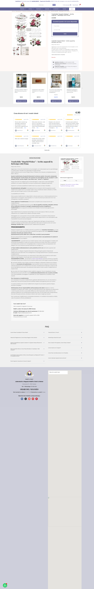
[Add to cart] (21, 101)
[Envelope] (29, 399)
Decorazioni (18, 11)
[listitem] (21, 88)
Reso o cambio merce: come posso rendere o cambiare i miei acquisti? (25, 349)
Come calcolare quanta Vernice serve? (57, 358)
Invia (65, 33)
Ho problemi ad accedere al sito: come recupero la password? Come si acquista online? (27, 355)
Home (13, 11)
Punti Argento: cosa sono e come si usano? (21, 361)
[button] (43, 15)
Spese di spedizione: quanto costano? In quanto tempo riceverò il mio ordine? (26, 343)
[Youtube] (33, 399)
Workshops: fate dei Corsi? (54, 337)
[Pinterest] (36, 399)
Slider (77, 184)
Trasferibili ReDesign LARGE (28, 11)
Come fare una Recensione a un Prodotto (58, 353)
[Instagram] (25, 399)
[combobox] (45, 5)
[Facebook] (22, 399)
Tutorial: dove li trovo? (53, 332)
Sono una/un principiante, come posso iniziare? (59, 342)
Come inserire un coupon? (54, 347)
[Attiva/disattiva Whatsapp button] (5, 585)
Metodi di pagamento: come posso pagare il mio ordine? (24, 337)
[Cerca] (54, 5)
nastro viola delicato (37, 258)
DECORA (47, 9)
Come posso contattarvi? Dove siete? (19, 332)
